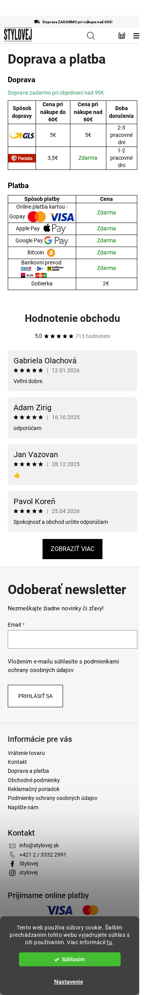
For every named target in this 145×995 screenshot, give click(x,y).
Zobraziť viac (72, 549)
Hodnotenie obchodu (72, 318)
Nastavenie (68, 981)
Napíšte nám (23, 807)
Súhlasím (73, 959)
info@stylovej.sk (39, 845)
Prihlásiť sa (35, 696)
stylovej (28, 872)
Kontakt (17, 762)
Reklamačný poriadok (34, 789)
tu (109, 942)
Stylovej (28, 863)
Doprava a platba (28, 771)
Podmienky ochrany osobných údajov (52, 798)
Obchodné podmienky (34, 780)
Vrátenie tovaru (26, 753)
